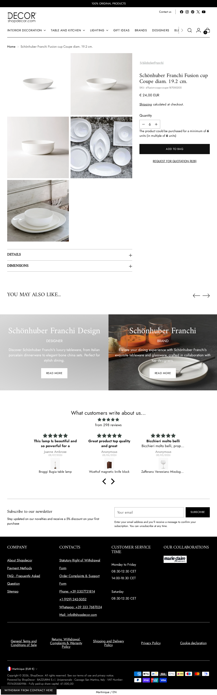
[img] (108, 419)
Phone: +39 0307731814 (77, 591)
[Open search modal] (189, 30)
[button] (105, 481)
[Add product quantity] (156, 124)
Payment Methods (19, 568)
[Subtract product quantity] (143, 124)
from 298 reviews (108, 424)
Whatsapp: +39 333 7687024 (80, 607)
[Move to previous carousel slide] (196, 295)
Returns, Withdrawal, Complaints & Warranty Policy (66, 643)
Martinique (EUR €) (23, 669)
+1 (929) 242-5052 (72, 599)
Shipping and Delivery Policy (108, 643)
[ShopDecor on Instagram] (187, 12)
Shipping (145, 104)
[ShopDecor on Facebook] (182, 12)
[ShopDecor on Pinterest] (193, 12)
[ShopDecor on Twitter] (198, 12)
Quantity (145, 115)
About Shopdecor (19, 560)
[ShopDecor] (22, 17)
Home (11, 46)
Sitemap (12, 591)
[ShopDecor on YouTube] (204, 12)
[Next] (182, 30)
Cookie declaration (193, 643)
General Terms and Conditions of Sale (24, 643)
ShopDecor (36, 675)
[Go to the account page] (198, 30)
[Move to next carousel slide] (206, 295)
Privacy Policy (151, 643)
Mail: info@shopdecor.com (78, 614)
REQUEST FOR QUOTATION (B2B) (174, 161)
